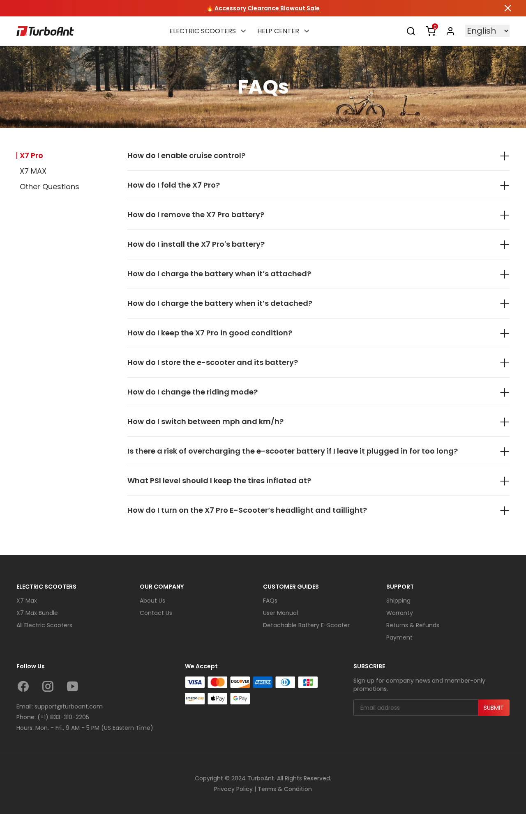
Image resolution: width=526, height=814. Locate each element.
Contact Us (156, 613)
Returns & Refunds (412, 625)
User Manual (280, 613)
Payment (399, 637)
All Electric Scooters (44, 625)
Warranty (399, 613)
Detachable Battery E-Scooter (306, 625)
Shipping (398, 600)
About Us (152, 600)
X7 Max (26, 600)
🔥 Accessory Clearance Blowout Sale (263, 8)
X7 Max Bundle (37, 613)
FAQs (270, 600)
